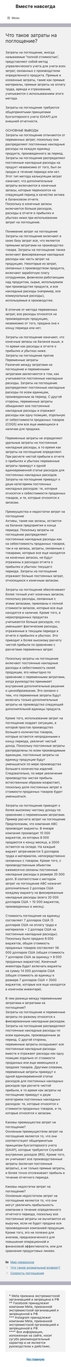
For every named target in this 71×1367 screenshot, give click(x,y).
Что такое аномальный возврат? (35, 1267)
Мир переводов (22, 1262)
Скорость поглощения (27, 1273)
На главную (35, 1359)
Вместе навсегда (35, 6)
